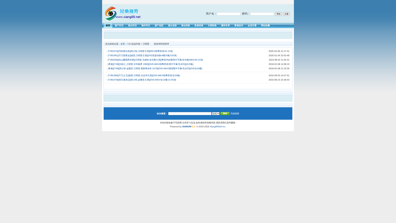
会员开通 (252, 25)
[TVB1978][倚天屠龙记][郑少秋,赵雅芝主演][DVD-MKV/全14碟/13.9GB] (142, 80)
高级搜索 (234, 113)
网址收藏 (265, 25)
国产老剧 (159, 25)
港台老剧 (172, 25)
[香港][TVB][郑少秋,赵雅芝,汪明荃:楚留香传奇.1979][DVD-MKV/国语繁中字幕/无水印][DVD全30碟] (155, 68)
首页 (108, 25)
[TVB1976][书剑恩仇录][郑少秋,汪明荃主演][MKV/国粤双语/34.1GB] (140, 51)
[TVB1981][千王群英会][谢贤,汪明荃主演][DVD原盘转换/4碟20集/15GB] (142, 55)
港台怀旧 (132, 25)
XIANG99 (187, 126)
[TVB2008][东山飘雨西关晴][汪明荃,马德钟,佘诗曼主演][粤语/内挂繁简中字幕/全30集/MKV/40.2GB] (155, 60)
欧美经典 (199, 25)
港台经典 (185, 25)
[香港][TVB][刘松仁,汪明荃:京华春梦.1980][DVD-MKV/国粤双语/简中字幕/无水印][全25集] (150, 64)
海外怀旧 (145, 25)
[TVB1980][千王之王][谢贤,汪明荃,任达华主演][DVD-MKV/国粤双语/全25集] (144, 75)
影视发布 (239, 25)
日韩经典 (212, 25)
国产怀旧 (119, 25)
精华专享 (225, 25)
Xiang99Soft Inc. (218, 126)
